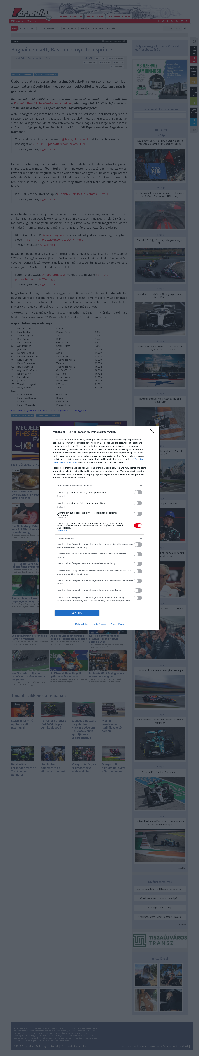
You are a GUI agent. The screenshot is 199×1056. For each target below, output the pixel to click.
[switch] (138, 492)
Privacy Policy (117, 624)
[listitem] (99, 485)
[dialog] (99, 528)
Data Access (99, 624)
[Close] (153, 432)
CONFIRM (77, 613)
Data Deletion (82, 624)
